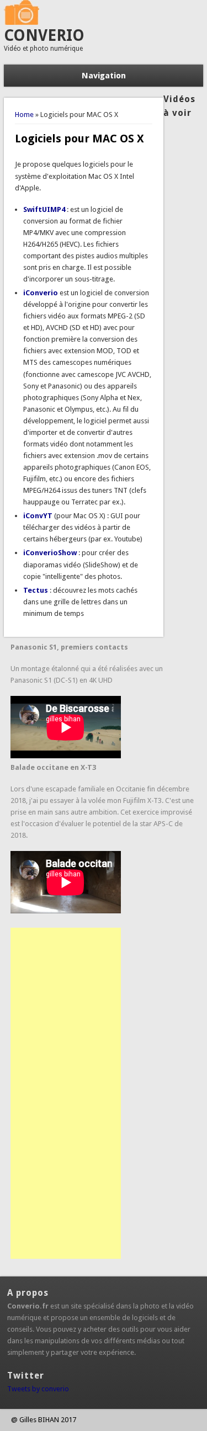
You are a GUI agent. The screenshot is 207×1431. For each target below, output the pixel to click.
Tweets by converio (38, 1389)
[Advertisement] (65, 1093)
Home (24, 114)
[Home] (21, 22)
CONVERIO (44, 35)
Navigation (104, 76)
